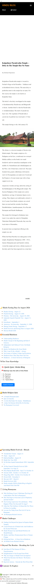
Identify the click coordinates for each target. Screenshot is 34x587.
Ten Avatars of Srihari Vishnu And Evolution (17, 353)
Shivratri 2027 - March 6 (11, 479)
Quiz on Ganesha (9, 399)
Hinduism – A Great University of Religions (17, 357)
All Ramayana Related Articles (13, 514)
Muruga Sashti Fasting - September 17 (15, 326)
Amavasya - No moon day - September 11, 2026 (18, 324)
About (4, 10)
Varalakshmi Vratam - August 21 (13, 454)
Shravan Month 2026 (10, 331)
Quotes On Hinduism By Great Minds (15, 349)
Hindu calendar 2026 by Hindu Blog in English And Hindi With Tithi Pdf (18, 484)
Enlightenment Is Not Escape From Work (16, 553)
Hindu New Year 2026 (10, 460)
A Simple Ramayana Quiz (11, 396)
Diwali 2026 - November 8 (11, 477)
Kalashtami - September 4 (11, 322)
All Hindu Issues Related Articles (14, 541)
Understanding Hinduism (11, 338)
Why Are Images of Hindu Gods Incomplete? (17, 555)
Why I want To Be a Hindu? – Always (15, 351)
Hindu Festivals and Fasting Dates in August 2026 (19, 328)
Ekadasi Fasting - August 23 (12, 311)
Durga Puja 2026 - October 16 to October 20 (17, 475)
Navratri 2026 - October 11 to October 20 (16, 473)
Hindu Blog (9, 5)
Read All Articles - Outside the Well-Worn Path (18, 562)
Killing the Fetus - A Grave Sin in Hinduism (17, 539)
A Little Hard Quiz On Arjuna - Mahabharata (17, 401)
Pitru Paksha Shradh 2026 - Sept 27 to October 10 (18, 470)
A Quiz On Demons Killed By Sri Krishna (16, 403)
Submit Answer (8, 385)
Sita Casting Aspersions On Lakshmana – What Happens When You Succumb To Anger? (18, 503)
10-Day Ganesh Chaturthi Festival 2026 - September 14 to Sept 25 (16, 467)
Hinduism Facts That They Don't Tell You (16, 355)
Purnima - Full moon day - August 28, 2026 (16, 316)
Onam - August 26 (9, 456)
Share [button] (27, 298)
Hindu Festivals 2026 (10, 481)
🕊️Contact (13, 10)
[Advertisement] (17, 34)
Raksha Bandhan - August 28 (12, 458)
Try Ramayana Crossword (11, 405)
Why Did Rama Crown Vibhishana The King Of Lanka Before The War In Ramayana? (18, 494)
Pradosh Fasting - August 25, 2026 (14, 314)
